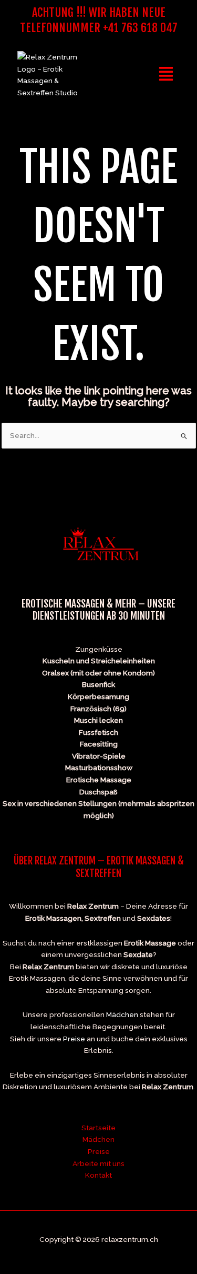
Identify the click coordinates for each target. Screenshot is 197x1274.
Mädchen (122, 1014)
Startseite (98, 1127)
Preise (74, 1038)
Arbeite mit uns (98, 1163)
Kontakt (98, 1175)
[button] (166, 74)
